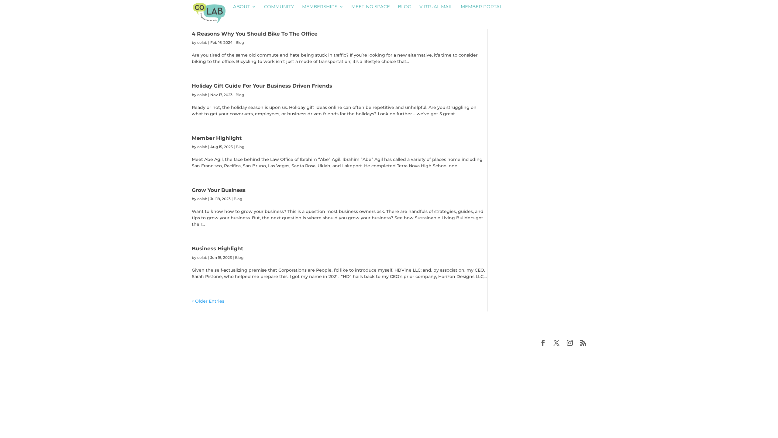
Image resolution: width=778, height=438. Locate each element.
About (241, 7)
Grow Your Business (219, 190)
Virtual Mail (436, 7)
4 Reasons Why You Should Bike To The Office (255, 33)
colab (202, 42)
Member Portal (481, 7)
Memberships (319, 7)
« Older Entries (208, 301)
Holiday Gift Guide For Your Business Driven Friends (262, 85)
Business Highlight (217, 248)
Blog (404, 7)
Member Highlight (217, 138)
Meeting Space (370, 7)
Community (279, 7)
